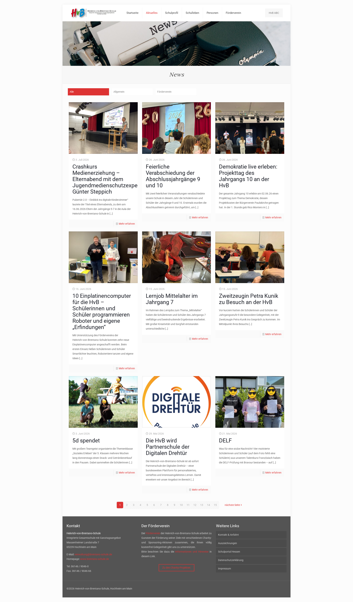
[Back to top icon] (335, 594)
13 (201, 504)
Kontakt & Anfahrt (228, 534)
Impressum (224, 568)
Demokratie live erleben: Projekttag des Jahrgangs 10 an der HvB (248, 176)
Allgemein (118, 91)
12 (194, 504)
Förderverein (164, 91)
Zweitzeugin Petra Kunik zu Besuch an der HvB (248, 299)
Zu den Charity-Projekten (176, 567)
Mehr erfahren (127, 223)
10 (181, 504)
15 (215, 504)
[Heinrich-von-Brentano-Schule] (93, 13)
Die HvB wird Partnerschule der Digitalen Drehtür (167, 446)
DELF (225, 440)
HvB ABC (274, 12)
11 (188, 504)
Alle (72, 91)
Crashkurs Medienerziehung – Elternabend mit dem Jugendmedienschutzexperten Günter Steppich (109, 179)
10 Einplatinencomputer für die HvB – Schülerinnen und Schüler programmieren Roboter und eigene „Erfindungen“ (101, 311)
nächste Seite (232, 504)
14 (208, 504)
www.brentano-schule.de (94, 559)
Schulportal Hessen (229, 551)
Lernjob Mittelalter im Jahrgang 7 (172, 299)
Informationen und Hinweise (191, 551)
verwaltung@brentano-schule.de (93, 554)
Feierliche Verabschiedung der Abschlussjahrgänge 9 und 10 (173, 176)
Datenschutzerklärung (230, 560)
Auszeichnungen (227, 543)
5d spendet (86, 440)
